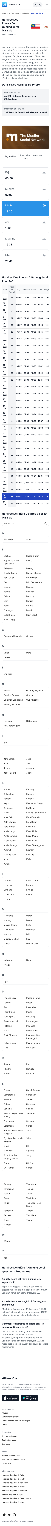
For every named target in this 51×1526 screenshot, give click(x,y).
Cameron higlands (13, 636)
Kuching (30, 854)
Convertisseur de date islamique (16, 1421)
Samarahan (9, 1094)
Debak (7, 657)
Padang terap (33, 998)
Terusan (7, 1215)
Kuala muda (32, 836)
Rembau (30, 1069)
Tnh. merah (31, 1215)
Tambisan (31, 1184)
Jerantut (30, 768)
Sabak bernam (33, 1090)
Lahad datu (32, 880)
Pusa (6, 1047)
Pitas (6, 1030)
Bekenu (29, 587)
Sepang (30, 1121)
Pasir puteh (9, 1012)
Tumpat (7, 1224)
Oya (6, 981)
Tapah (7, 1193)
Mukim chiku (32, 943)
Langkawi (8, 885)
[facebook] (4, 1515)
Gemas (7, 690)
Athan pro (14, 4)
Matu (28, 925)
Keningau (8, 808)
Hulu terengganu (12, 725)
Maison (5, 13)
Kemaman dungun (35, 803)
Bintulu (29, 610)
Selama (29, 1108)
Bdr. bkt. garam (34, 582)
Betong (29, 605)
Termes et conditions (11, 1455)
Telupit (7, 1203)
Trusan (7, 1220)
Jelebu (7, 763)
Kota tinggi (9, 826)
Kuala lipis (31, 831)
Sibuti (6, 1146)
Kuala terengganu (35, 845)
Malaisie (25, 13)
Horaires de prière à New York (15, 1483)
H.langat (8, 721)
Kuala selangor (11, 845)
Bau (5, 582)
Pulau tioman (33, 1043)
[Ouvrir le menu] (47, 4)
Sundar (29, 1167)
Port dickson (10, 1035)
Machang (8, 915)
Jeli (28, 763)
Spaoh (7, 1163)
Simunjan (8, 1150)
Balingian (8, 568)
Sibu (28, 1138)
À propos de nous (9, 1436)
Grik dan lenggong (13, 699)
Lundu (7, 899)
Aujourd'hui (10, 156)
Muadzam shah (11, 939)
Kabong (30, 789)
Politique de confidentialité (13, 1459)
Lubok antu (9, 894)
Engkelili (8, 674)
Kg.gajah (30, 808)
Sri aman (30, 1163)
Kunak (7, 864)
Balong (29, 568)
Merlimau (30, 929)
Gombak (30, 695)
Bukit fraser (9, 615)
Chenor (29, 636)
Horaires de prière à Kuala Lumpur (16, 1498)
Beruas (29, 601)
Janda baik (9, 759)
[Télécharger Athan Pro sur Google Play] (29, 1398)
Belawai (30, 591)
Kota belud (9, 817)
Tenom (29, 1210)
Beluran (7, 596)
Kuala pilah (31, 840)
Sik (27, 1146)
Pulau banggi (10, 1043)
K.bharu (7, 789)
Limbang (8, 889)
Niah (28, 960)
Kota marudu (10, 822)
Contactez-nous (9, 1440)
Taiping (7, 1184)
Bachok (7, 556)
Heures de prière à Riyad (12, 1494)
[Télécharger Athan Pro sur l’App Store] (10, 1398)
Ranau (7, 1064)
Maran (29, 915)
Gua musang (32, 699)
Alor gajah (9, 539)
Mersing (8, 934)
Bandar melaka (33, 573)
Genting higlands (34, 690)
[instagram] (14, 1515)
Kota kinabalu (33, 817)
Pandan (7, 1002)
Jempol (7, 768)
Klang (6, 812)
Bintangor (8, 610)
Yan (5, 1257)
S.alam (7, 1090)
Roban (7, 1073)
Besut (6, 605)
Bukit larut (31, 615)
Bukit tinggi (9, 619)
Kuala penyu (10, 840)
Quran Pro (6, 1463)
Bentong (30, 596)
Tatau (29, 1193)
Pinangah (30, 1026)
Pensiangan (32, 1021)
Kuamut (7, 850)
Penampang (9, 1016)
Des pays (15, 13)
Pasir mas (31, 1007)
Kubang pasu (10, 854)
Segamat (8, 1108)
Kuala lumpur (10, 836)
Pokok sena (32, 1030)
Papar (29, 1002)
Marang (7, 920)
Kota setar (31, 822)
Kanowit (30, 798)
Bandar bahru (10, 573)
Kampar (30, 794)
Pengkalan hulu (11, 1021)
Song (28, 1155)
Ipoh (6, 742)
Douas (4, 1424)
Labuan (7, 880)
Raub (28, 1064)
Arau (28, 539)
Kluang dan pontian (36, 812)
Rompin (30, 1073)
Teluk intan (31, 1198)
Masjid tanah (10, 925)
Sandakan (31, 1094)
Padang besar (10, 998)
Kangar (7, 798)
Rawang (8, 1069)
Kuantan (30, 850)
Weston (7, 1241)
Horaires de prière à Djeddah (14, 1490)
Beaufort (8, 587)
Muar (28, 939)
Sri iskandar (9, 1167)
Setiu (28, 1130)
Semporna (9, 1121)
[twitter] (9, 1515)
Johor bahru (10, 772)
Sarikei (29, 1099)
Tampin (29, 1189)
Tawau (7, 1198)
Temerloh (8, 1210)
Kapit (6, 803)
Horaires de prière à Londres (14, 1479)
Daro (28, 652)
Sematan (30, 1113)
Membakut (9, 929)
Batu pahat (31, 577)
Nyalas (7, 965)
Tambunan (9, 1189)
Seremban (9, 1125)
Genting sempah (12, 695)
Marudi (29, 920)
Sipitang (30, 1150)
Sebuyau (30, 1104)
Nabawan (8, 960)
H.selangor (31, 721)
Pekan (29, 1012)
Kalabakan (9, 794)
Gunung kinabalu (12, 704)
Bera (6, 601)
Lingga (29, 889)
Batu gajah (9, 577)
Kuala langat (10, 831)
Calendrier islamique (10, 1417)
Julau (29, 772)
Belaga (7, 591)
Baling (29, 560)
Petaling (8, 1026)
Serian (29, 1125)
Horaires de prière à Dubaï (13, 1486)
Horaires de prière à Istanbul (14, 1502)
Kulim (29, 859)
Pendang (30, 1016)
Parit (6, 1007)
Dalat (6, 652)
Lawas (29, 885)
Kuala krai (31, 826)
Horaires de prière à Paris (13, 1475)
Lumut (29, 894)
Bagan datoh (32, 556)
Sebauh (7, 1104)
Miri (28, 934)
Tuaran (29, 1220)
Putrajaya (31, 1047)
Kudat (6, 859)
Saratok (7, 1099)
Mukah (7, 943)
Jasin (28, 759)
